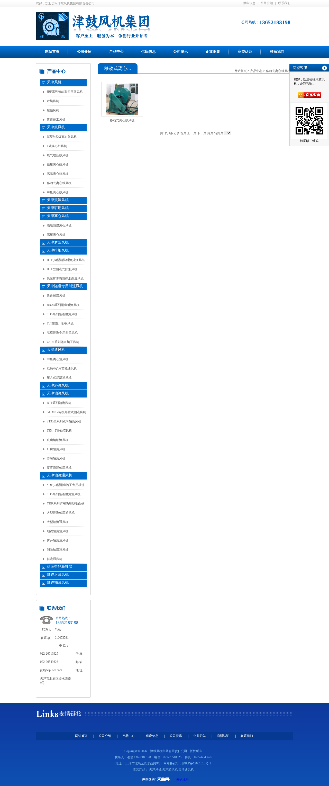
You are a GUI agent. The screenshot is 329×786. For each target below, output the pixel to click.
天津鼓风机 (56, 127)
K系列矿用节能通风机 (62, 368)
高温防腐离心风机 (59, 225)
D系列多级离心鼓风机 (62, 137)
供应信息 (249, 3)
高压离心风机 (56, 235)
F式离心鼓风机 (57, 146)
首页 (183, 133)
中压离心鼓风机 (57, 192)
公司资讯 (180, 51)
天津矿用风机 (58, 208)
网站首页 (52, 51)
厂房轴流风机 (56, 449)
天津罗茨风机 (58, 242)
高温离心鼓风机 (57, 174)
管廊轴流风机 (56, 458)
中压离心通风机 (57, 359)
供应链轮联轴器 (59, 566)
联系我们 (284, 3)
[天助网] (158, 779)
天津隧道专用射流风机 (65, 286)
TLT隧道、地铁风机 (60, 323)
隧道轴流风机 (58, 582)
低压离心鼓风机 (57, 164)
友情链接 (70, 713)
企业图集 (213, 51)
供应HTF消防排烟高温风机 (65, 278)
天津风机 (54, 82)
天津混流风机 (58, 200)
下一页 (201, 133)
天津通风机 (56, 349)
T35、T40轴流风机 (59, 430)
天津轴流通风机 (59, 475)
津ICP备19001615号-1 (196, 763)
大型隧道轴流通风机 (61, 512)
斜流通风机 (54, 559)
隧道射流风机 (56, 295)
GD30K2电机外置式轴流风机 (66, 412)
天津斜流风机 (58, 385)
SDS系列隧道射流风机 (62, 314)
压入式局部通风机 (59, 378)
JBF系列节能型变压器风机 (65, 92)
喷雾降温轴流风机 (59, 467)
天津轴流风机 (58, 393)
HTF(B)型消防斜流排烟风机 (66, 260)
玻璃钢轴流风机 (57, 440)
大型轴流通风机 (57, 522)
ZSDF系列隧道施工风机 (63, 342)
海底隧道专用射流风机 (62, 333)
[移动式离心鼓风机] (122, 99)
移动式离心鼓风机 (59, 183)
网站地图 (182, 780)
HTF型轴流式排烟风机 (62, 269)
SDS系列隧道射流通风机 (63, 494)
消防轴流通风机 (57, 550)
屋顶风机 (53, 110)
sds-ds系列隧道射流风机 (63, 305)
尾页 (210, 133)
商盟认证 (245, 51)
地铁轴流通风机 (57, 531)
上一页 (191, 133)
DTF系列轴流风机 (59, 403)
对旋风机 (53, 101)
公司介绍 (267, 3)
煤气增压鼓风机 (57, 155)
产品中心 (116, 51)
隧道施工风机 (56, 119)
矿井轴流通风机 (57, 540)
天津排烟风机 (58, 250)
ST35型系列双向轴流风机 (64, 421)
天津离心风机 (58, 216)
